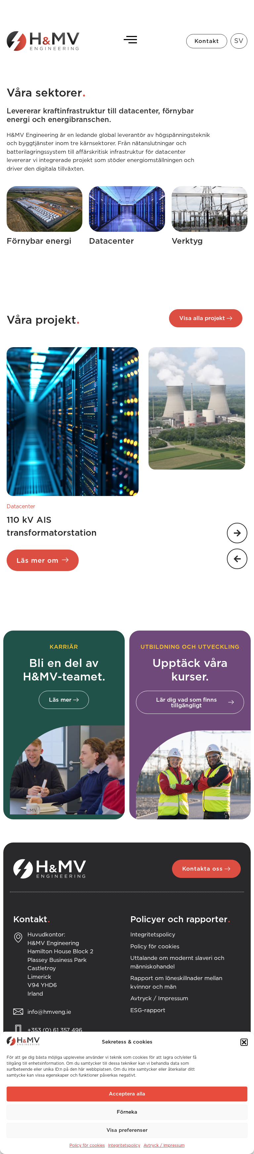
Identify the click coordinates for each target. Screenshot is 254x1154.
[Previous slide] (237, 559)
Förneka (127, 1112)
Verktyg (187, 241)
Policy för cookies (87, 1145)
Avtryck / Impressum (164, 1145)
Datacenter (111, 241)
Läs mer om (38, 560)
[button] (244, 1042)
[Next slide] (237, 533)
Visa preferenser (127, 1130)
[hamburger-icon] (128, 41)
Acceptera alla (127, 1094)
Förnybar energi (39, 241)
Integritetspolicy (124, 1145)
